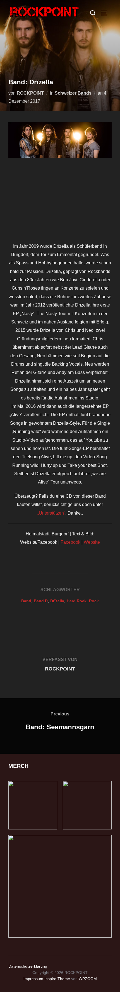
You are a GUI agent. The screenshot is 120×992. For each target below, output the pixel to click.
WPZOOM (88, 978)
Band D (41, 601)
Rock (94, 601)
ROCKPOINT (30, 93)
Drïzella (57, 601)
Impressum (33, 978)
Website (92, 542)
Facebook (70, 542)
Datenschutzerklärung (27, 966)
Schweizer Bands (73, 93)
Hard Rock (77, 601)
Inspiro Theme (57, 978)
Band (26, 601)
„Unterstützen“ (51, 513)
